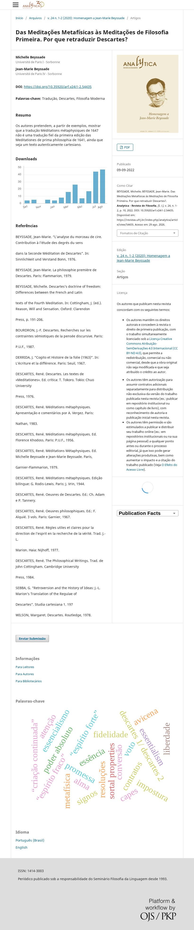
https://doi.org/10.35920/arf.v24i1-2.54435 (58, 86)
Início (19, 18)
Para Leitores (25, 667)
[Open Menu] (15, 4)
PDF (126, 147)
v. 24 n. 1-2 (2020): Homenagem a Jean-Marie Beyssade (86, 18)
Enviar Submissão (32, 638)
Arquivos (35, 18)
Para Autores (25, 674)
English (21, 847)
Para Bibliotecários (29, 681)
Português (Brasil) (30, 840)
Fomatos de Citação (134, 233)
